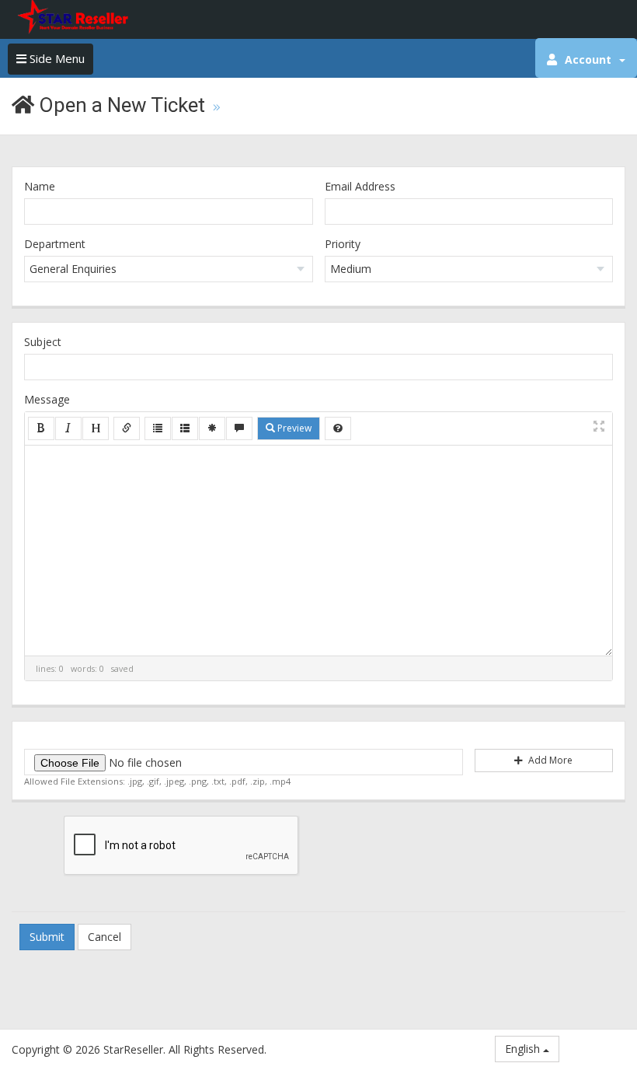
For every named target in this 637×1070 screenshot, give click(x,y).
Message (47, 399)
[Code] (212, 428)
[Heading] (95, 428)
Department (54, 243)
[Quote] (239, 428)
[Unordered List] (157, 428)
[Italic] (68, 428)
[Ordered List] (185, 428)
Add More (549, 760)
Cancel (104, 936)
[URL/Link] (126, 428)
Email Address (360, 186)
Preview (293, 428)
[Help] (338, 428)
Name (39, 186)
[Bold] (41, 428)
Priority (342, 243)
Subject (42, 341)
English (524, 1048)
